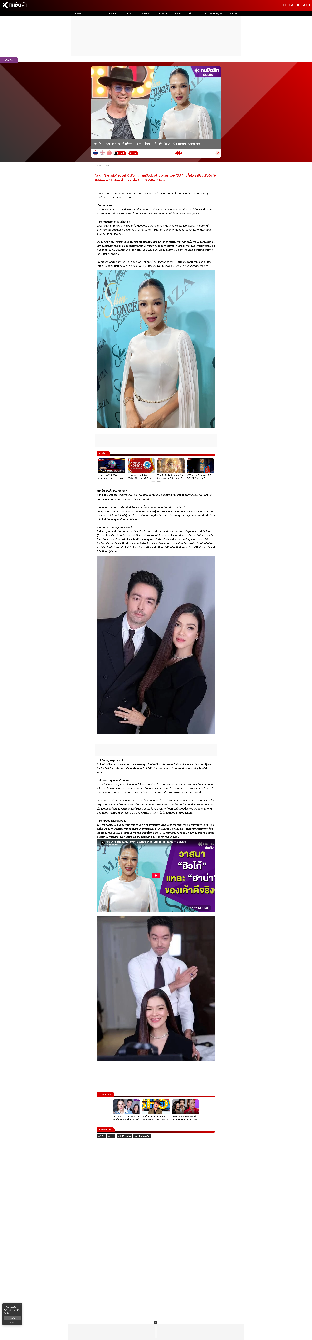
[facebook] (285, 5)
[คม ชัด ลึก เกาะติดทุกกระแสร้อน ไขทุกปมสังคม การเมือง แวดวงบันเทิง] (156, 5)
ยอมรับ (12, 1318)
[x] (291, 5)
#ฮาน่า (111, 1136)
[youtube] (298, 5)
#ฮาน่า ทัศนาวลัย (142, 1136)
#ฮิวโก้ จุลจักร (124, 1136)
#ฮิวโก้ (101, 1136)
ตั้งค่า (12, 1323)
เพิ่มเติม (6, 1313)
